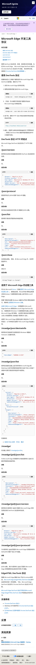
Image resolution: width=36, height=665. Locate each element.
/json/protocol (6, 57)
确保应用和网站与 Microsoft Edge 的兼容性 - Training (16, 642)
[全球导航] (1, 18)
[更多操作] (33, 33)
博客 (17, 660)
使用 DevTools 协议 (8, 50)
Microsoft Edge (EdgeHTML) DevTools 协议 (17, 580)
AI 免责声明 (4, 660)
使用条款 (15, 662)
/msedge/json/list (16, 450)
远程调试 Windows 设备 (15, 302)
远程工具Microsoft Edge (8, 306)
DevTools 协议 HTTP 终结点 (10, 52)
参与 (23, 660)
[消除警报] (33, 2)
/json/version (6, 55)
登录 (33, 18)
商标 (21, 662)
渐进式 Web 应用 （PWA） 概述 (14, 442)
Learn (3, 34)
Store (14, 289)
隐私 (27, 660)
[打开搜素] (30, 18)
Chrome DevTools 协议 (12, 603)
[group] (18, 180)
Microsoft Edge (11, 34)
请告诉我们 (9, 29)
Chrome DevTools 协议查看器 (15, 71)
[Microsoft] (18, 18)
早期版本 (12, 660)
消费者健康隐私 (5, 662)
